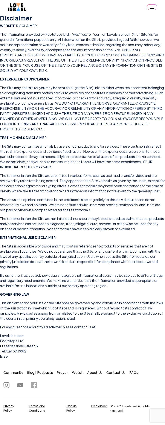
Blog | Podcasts (40, 372)
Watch (77, 372)
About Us (94, 372)
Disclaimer (99, 406)
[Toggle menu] (152, 7)
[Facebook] (34, 385)
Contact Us (115, 372)
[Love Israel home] (17, 7)
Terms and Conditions (37, 408)
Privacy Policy (8, 408)
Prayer (62, 372)
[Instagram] (6, 385)
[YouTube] (20, 385)
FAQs (133, 372)
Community (13, 372)
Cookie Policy (71, 408)
